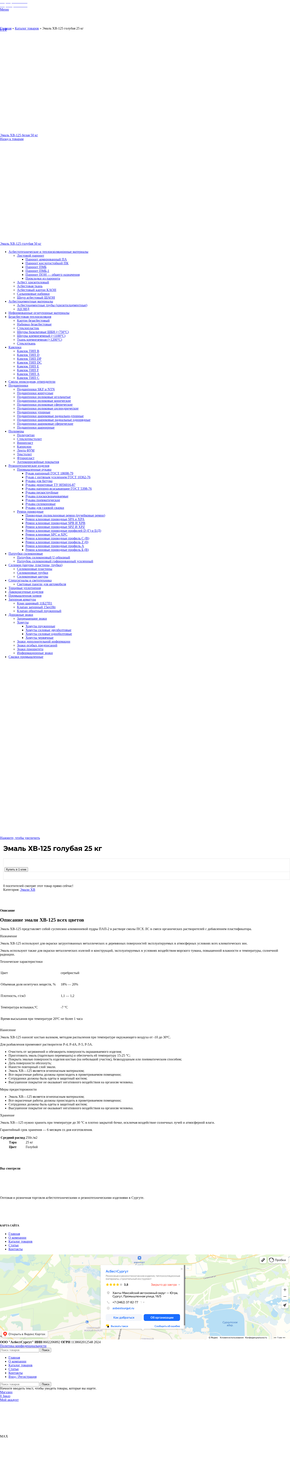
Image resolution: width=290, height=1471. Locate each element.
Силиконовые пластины (34, 569)
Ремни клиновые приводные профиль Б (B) (57, 550)
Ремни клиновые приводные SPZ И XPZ (55, 527)
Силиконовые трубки (32, 572)
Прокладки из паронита (42, 278)
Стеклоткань (26, 343)
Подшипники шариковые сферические (45, 423)
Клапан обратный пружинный (39, 611)
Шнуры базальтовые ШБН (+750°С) (43, 332)
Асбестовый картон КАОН (36, 290)
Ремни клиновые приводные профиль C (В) (57, 538)
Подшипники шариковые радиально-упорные (50, 416)
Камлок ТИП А (28, 374)
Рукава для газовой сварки (44, 508)
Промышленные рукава (34, 469)
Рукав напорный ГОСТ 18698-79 (49, 473)
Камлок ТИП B (28, 351)
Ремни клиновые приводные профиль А (54, 546)
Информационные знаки (35, 653)
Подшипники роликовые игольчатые (44, 397)
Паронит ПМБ (35, 267)
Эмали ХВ (27, 889)
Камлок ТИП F (28, 370)
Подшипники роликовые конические (44, 401)
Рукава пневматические (42, 500)
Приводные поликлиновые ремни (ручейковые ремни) (65, 515)
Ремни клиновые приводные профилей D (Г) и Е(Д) (63, 530)
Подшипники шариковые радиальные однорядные (53, 420)
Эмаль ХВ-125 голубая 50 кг (20, 243)
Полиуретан (26, 435)
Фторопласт (25, 458)
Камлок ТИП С (28, 378)
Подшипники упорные (33, 412)
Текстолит (24, 454)
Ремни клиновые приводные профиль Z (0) (56, 542)
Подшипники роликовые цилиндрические (48, 408)
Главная (5, 28)
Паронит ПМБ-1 (37, 271)
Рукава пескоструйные (41, 492)
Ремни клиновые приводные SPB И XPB (55, 523)
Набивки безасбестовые (34, 324)
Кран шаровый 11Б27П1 (34, 603)
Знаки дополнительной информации (43, 641)
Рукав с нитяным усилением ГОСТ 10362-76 (57, 477)
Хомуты (23, 622)
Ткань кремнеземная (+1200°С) (39, 339)
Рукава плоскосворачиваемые (46, 496)
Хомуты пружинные (40, 626)
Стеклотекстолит (29, 439)
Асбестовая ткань (29, 286)
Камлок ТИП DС (29, 362)
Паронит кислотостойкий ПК (47, 263)
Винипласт (25, 443)
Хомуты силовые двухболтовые (48, 630)
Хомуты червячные (39, 637)
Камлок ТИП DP (29, 358)
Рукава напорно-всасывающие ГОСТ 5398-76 (58, 488)
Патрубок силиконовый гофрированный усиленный (55, 561)
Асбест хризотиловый (33, 282)
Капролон (24, 446)
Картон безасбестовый (33, 320)
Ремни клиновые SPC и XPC (46, 534)
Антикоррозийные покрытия (38, 462)
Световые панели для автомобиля (41, 584)
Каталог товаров (27, 28)
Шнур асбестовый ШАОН (36, 297)
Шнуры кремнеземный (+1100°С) (41, 336)
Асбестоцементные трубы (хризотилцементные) (52, 305)
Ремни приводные (30, 511)
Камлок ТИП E (28, 366)
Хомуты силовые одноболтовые (48, 634)
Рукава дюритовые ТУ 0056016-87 (50, 485)
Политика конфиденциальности (23, 1346)
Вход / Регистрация (22, 1376)
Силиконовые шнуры (32, 576)
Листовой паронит (30, 255)
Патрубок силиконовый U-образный (43, 557)
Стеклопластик (28, 328)
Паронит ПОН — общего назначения (52, 274)
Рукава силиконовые (40, 504)
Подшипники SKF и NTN (36, 389)
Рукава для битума (38, 481)
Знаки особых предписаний (37, 645)
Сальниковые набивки (33, 294)
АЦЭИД (23, 309)
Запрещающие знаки (32, 618)
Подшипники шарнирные (36, 427)
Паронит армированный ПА (46, 259)
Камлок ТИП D (28, 355)
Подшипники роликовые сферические (45, 404)
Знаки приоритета (30, 649)
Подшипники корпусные (35, 393)
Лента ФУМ (25, 450)
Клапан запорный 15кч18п (36, 607)
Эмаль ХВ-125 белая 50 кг (19, 135)
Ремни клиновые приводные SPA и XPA (54, 519)
